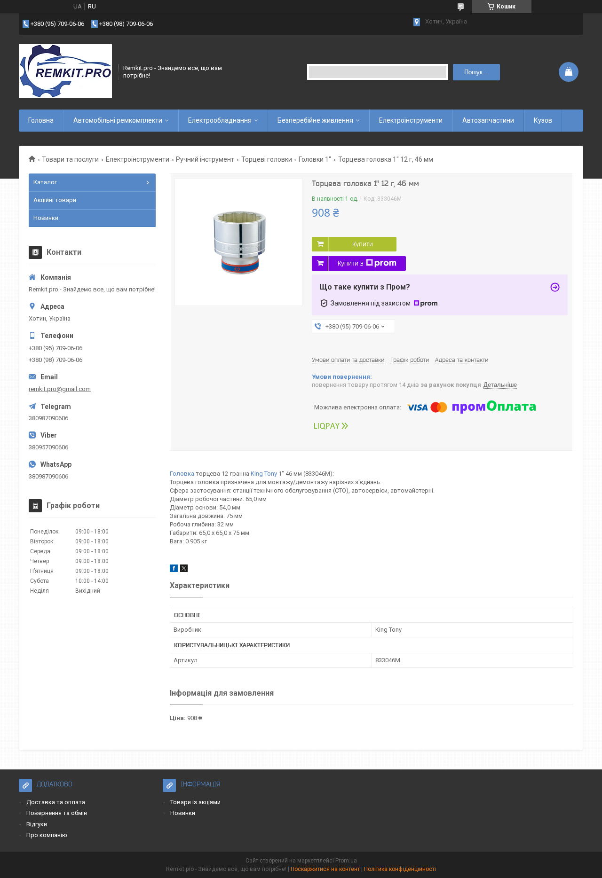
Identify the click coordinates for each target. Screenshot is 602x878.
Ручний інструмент (205, 159)
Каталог (45, 182)
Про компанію (46, 835)
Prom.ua (346, 860)
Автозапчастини (488, 120)
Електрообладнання (220, 120)
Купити (362, 244)
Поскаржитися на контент (325, 869)
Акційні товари (54, 200)
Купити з (351, 263)
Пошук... (476, 72)
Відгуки (36, 824)
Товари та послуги (70, 159)
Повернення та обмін (56, 812)
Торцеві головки (266, 159)
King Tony (264, 473)
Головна (41, 120)
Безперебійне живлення (315, 120)
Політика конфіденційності (400, 869)
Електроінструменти (411, 120)
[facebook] (174, 569)
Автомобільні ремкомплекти (117, 120)
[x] (184, 569)
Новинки (45, 217)
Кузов (543, 120)
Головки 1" (315, 159)
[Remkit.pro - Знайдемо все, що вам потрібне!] (65, 72)
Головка (182, 473)
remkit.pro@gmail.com (60, 388)
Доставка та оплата (55, 802)
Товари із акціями (195, 802)
